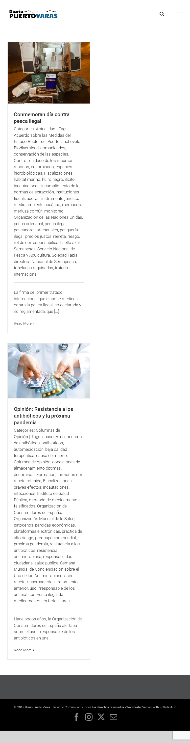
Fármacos (45, 474)
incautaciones (27, 185)
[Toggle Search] (162, 13)
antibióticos (52, 442)
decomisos (24, 474)
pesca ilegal (56, 223)
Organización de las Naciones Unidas (48, 217)
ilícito (70, 179)
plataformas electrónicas (37, 531)
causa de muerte (51, 455)
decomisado (42, 166)
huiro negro (52, 179)
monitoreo (54, 211)
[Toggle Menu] (179, 14)
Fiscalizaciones (58, 173)
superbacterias (41, 581)
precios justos (38, 236)
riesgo (73, 236)
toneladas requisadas (33, 267)
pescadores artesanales (36, 229)
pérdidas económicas (55, 525)
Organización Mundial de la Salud (44, 518)
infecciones (24, 493)
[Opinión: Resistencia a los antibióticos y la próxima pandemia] (49, 371)
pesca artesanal (28, 223)
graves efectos (27, 487)
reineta (59, 236)
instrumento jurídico (59, 198)
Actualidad (45, 128)
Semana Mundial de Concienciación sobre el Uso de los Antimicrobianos (46, 569)
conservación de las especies (41, 154)
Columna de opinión (32, 461)
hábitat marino (27, 179)
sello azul (71, 242)
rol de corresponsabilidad (37, 242)
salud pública (46, 562)
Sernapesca (25, 248)
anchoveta (70, 141)
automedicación (29, 449)
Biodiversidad (26, 147)
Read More (23, 323)
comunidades (52, 147)
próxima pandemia (31, 543)
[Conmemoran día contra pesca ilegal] (49, 73)
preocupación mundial (55, 537)
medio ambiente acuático (37, 204)
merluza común (28, 211)
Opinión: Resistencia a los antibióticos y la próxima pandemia (43, 415)
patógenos (23, 525)
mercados (71, 204)
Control (20, 160)
